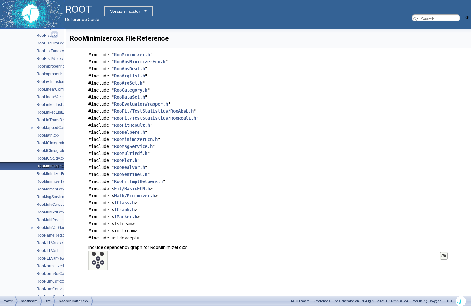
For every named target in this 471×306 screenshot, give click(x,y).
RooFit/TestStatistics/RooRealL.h (155, 118)
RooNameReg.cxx (53, 235)
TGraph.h (124, 209)
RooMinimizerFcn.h (53, 181)
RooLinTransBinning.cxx (58, 120)
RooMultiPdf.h (130, 153)
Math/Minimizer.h (134, 195)
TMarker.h (125, 216)
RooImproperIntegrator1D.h (61, 74)
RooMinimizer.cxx (52, 166)
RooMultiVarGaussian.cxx (59, 227)
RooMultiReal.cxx (52, 220)
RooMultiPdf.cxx (51, 212)
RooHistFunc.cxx (51, 51)
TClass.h (124, 202)
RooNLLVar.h (48, 250)
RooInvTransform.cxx (55, 81)
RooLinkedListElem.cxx (57, 112)
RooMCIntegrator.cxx (55, 143)
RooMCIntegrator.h (53, 151)
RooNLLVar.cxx (50, 243)
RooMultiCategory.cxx (56, 204)
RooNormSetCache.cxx (57, 273)
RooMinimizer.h (132, 54)
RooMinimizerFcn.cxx (55, 174)
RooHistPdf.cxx (50, 58)
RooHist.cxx (47, 35)
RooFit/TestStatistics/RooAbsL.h (154, 111)
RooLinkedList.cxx (53, 104)
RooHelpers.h (129, 132)
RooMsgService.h (133, 146)
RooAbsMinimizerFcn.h (139, 61)
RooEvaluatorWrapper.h (141, 104)
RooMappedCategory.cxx (59, 127)
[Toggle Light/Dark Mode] (467, 17)
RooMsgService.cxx (54, 197)
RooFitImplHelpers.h (138, 181)
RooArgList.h (129, 75)
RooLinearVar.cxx (52, 97)
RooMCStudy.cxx (51, 158)
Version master (125, 11)
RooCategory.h (130, 90)
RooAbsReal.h (129, 68)
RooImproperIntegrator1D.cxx (62, 66)
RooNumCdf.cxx (51, 281)
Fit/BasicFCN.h (132, 188)
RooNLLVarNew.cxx (54, 258)
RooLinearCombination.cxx (60, 89)
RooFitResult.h (132, 125)
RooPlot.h (125, 160)
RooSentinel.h (130, 174)
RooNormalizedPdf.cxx (57, 266)
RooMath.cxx (48, 135)
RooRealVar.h (129, 167)
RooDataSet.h (129, 97)
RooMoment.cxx (51, 189)
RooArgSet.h (128, 82)
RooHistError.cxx (51, 43)
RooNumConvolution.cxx (58, 289)
